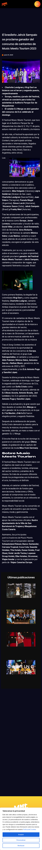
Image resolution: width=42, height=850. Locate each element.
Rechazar (21, 845)
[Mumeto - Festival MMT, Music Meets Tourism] (5, 4)
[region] (21, 829)
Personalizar (21, 840)
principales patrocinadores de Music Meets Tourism (17, 537)
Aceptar (21, 834)
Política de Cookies (29, 829)
